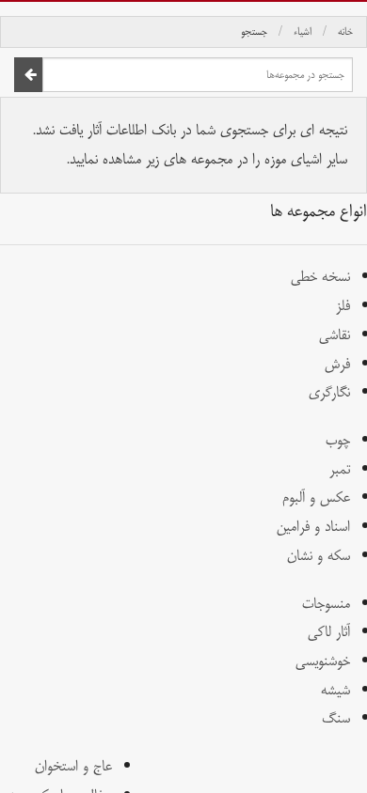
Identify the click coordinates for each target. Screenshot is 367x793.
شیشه (335, 690)
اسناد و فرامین (313, 526)
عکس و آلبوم (316, 497)
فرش (337, 364)
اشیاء (302, 32)
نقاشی (334, 335)
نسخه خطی (320, 276)
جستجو (254, 32)
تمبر (339, 469)
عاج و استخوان (73, 766)
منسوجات (326, 603)
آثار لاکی (329, 632)
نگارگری (329, 392)
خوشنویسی (322, 661)
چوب (338, 440)
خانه (345, 32)
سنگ (336, 718)
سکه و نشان (318, 555)
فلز (343, 306)
